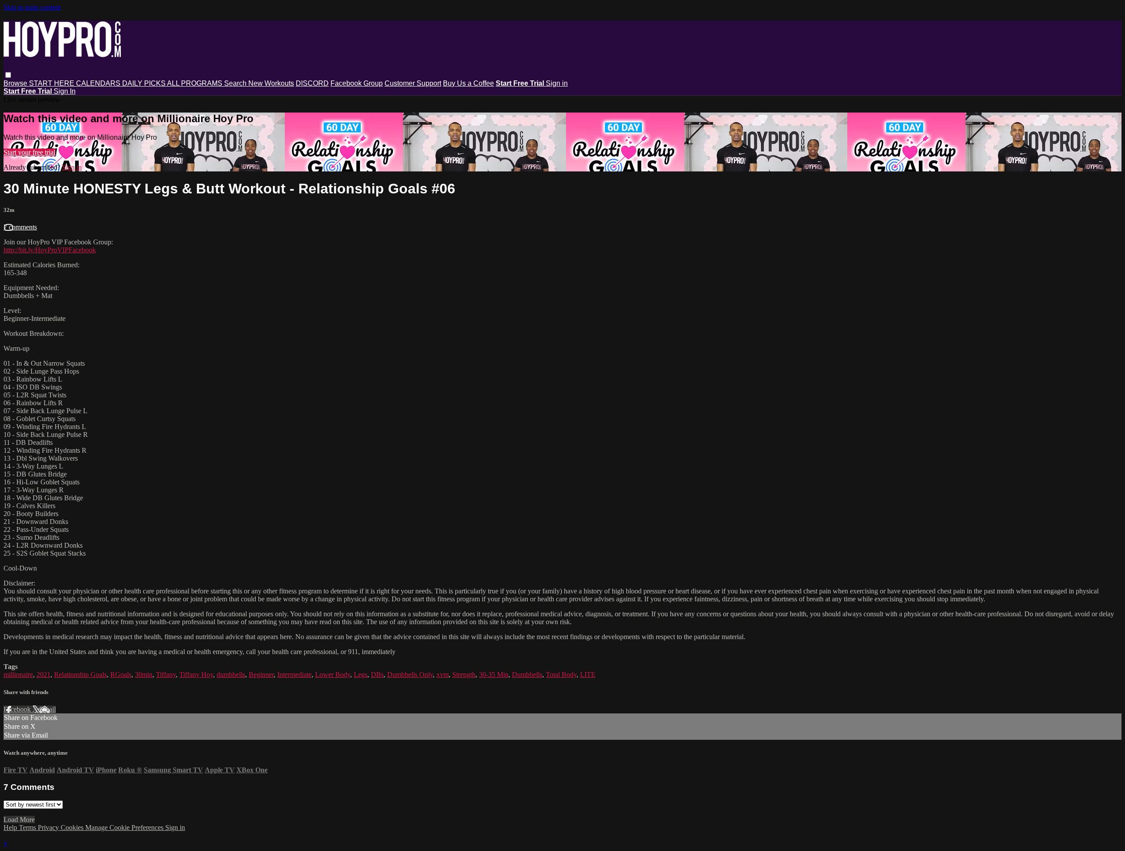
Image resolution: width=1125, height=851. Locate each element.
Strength (463, 674)
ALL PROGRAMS (195, 83)
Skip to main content (32, 7)
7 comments (20, 227)
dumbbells (231, 674)
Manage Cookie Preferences (125, 827)
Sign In (65, 91)
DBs (377, 674)
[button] (8, 75)
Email (48, 709)
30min (143, 674)
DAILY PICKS (144, 83)
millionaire (18, 674)
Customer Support (413, 83)
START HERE (52, 83)
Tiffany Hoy (196, 674)
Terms (28, 827)
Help (11, 827)
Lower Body (332, 674)
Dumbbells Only (410, 674)
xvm (442, 674)
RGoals (120, 674)
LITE (587, 674)
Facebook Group (356, 83)
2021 (43, 674)
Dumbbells (527, 674)
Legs (360, 674)
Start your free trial (29, 152)
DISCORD (312, 83)
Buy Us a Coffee (468, 83)
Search (236, 83)
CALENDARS (99, 83)
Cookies (73, 827)
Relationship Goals (80, 674)
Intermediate (294, 674)
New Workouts (271, 83)
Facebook (18, 709)
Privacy (49, 827)
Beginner (261, 674)
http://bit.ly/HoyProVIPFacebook (50, 250)
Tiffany (166, 674)
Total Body (561, 674)
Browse (16, 83)
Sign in (557, 83)
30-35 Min (493, 674)
